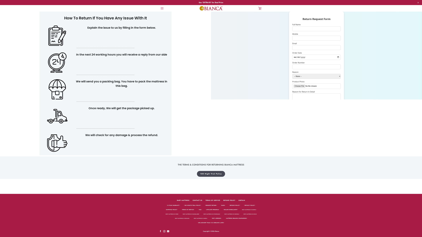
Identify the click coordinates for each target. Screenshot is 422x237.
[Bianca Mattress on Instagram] (164, 231)
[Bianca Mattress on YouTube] (168, 231)
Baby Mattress (183, 200)
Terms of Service (213, 200)
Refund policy (229, 200)
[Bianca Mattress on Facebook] (160, 231)
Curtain (241, 200)
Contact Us (197, 200)
